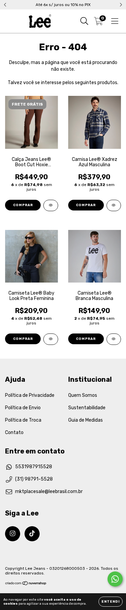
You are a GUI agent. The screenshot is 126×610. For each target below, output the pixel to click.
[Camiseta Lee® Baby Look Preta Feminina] (50, 339)
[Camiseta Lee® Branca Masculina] (114, 339)
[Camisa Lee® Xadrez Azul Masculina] (114, 205)
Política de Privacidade (29, 395)
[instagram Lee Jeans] (12, 533)
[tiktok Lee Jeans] (32, 533)
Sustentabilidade (87, 408)
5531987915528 (33, 467)
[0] (98, 22)
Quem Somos (82, 395)
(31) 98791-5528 (34, 479)
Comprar (23, 205)
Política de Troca (23, 420)
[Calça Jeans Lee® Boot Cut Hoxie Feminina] (50, 205)
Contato (14, 432)
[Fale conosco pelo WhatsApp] (115, 579)
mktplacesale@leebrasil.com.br (49, 491)
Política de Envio (23, 408)
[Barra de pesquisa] (84, 21)
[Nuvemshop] (26, 584)
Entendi (110, 602)
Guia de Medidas (85, 420)
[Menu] (115, 21)
